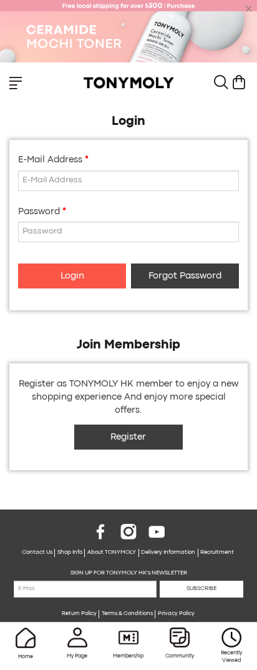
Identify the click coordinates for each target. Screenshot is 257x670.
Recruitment (217, 552)
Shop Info (69, 552)
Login (72, 276)
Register (128, 437)
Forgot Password (184, 276)
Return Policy (79, 613)
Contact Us (37, 552)
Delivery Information (168, 552)
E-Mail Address (50, 160)
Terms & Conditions (127, 613)
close (249, 9)
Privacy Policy (176, 613)
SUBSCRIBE (201, 588)
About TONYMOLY (111, 552)
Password (39, 212)
